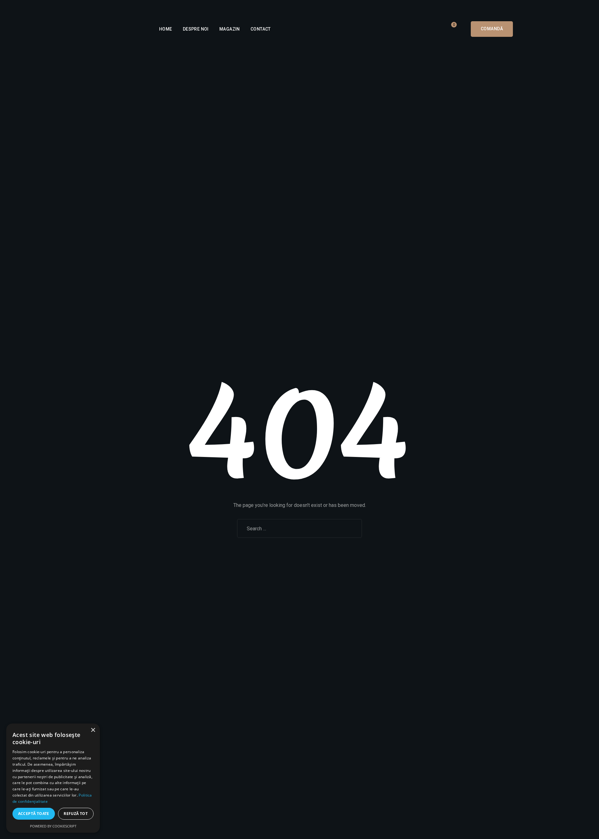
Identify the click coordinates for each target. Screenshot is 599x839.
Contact (261, 29)
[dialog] (53, 778)
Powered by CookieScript (53, 826)
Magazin (229, 29)
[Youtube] (227, 7)
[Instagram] (217, 7)
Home (165, 29)
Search (350, 528)
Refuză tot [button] (76, 813)
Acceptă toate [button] (33, 813)
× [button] (92, 730)
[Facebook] (207, 7)
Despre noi (196, 29)
